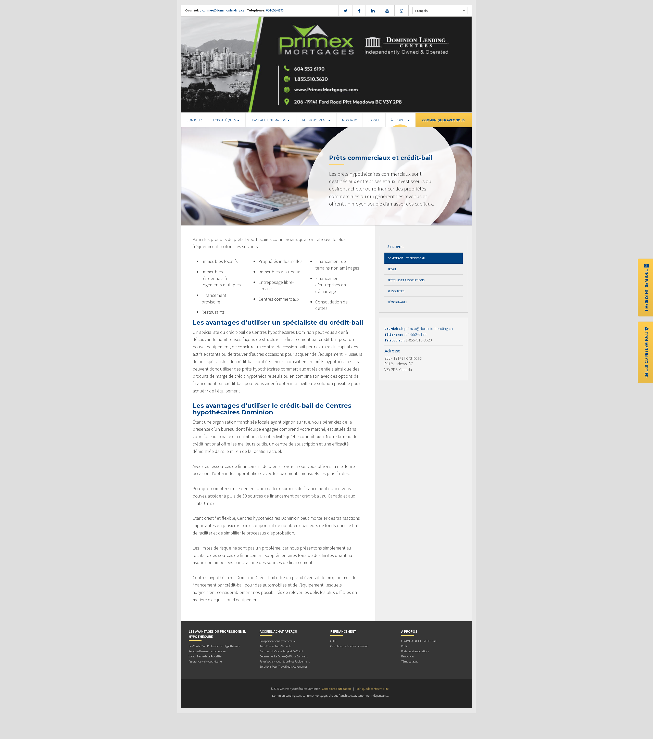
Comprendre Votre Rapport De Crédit (281, 651)
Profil (392, 269)
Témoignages (397, 302)
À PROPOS (399, 120)
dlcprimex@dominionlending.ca (222, 10)
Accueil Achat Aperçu (278, 631)
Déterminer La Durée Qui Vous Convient (284, 656)
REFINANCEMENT (315, 120)
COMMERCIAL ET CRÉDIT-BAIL (406, 258)
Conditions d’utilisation (336, 689)
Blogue (374, 120)
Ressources (395, 291)
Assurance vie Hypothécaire (205, 661)
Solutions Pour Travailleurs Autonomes (283, 666)
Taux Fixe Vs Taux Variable (275, 646)
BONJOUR (194, 120)
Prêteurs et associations (405, 280)
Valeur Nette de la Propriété (205, 656)
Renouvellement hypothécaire (207, 651)
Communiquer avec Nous (443, 120)
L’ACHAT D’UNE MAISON (269, 120)
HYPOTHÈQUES (225, 120)
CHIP (333, 641)
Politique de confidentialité (372, 689)
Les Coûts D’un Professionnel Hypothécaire (214, 646)
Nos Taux (349, 120)
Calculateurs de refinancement (349, 646)
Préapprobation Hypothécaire (278, 641)
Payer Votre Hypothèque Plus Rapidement (285, 661)
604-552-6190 (274, 10)
